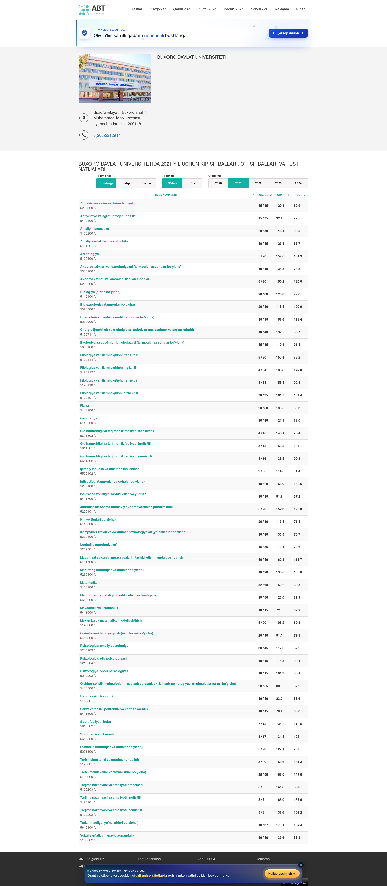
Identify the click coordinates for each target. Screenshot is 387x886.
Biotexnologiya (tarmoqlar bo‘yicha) (107, 306)
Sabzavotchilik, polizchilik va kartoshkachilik (114, 711)
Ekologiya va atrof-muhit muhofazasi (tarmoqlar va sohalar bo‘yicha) (132, 344)
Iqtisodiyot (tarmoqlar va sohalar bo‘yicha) (112, 483)
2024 (298, 183)
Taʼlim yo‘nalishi (166, 195)
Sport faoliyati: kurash (97, 736)
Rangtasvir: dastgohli (96, 698)
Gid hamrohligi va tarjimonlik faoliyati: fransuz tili (117, 433)
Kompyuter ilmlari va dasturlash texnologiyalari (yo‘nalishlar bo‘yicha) (133, 534)
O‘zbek (172, 183)
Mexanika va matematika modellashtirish (111, 622)
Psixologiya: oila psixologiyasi (103, 660)
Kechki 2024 (234, 9)
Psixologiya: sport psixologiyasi (104, 673)
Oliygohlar (158, 9)
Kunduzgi (106, 183)
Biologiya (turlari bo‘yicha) (100, 294)
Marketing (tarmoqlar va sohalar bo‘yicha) (112, 572)
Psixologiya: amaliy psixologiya (104, 648)
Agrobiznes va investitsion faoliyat (106, 205)
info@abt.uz (94, 858)
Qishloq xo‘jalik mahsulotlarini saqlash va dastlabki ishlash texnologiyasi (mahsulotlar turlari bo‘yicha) (158, 685)
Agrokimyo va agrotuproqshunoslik (107, 218)
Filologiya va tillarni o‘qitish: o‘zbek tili (109, 395)
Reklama (282, 9)
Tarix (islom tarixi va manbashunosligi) (109, 761)
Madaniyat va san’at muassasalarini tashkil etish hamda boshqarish (131, 559)
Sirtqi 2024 (207, 9)
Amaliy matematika (94, 231)
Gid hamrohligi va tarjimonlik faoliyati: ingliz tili (115, 445)
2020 (218, 183)
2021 (238, 183)
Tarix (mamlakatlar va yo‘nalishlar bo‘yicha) (113, 774)
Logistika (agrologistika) (98, 546)
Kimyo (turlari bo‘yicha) (98, 521)
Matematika (89, 584)
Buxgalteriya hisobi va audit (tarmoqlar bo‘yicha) (117, 319)
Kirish (300, 9)
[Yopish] (301, 865)
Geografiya (88, 420)
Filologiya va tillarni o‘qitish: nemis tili (108, 382)
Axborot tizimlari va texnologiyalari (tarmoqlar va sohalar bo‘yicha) (130, 268)
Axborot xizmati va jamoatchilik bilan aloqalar (114, 281)
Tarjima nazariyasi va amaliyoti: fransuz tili (112, 787)
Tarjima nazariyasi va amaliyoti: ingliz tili (110, 799)
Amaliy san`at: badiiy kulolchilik (104, 243)
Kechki (146, 183)
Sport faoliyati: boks (95, 724)
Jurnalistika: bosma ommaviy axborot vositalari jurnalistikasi (126, 509)
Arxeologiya (89, 256)
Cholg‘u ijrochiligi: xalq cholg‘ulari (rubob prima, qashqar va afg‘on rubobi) (137, 332)
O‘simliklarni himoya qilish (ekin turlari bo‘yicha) (116, 635)
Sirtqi (126, 183)
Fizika (88, 407)
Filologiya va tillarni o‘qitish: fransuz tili (109, 357)
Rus (192, 183)
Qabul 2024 (182, 9)
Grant (281, 195)
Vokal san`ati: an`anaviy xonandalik (107, 837)
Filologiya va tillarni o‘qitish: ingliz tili (108, 369)
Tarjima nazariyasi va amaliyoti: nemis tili (111, 812)
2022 (258, 183)
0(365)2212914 (107, 135)
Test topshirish (149, 858)
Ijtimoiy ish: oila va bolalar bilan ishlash (110, 471)
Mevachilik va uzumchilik (99, 610)
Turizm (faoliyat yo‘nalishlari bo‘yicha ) (109, 825)
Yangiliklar (259, 9)
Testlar (137, 9)
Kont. (298, 195)
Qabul (263, 195)
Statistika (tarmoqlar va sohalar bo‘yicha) (111, 749)
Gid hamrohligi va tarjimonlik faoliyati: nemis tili (116, 458)
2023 (278, 183)
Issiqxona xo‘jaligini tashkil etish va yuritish (113, 496)
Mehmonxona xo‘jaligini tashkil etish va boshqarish (119, 597)
